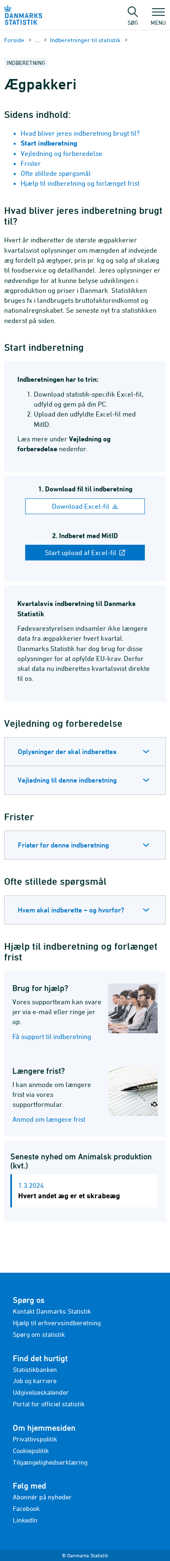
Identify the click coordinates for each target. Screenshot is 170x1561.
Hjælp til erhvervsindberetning (57, 1322)
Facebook (26, 1508)
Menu (158, 22)
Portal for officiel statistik (49, 1404)
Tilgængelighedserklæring (50, 1462)
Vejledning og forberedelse (61, 153)
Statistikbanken (35, 1369)
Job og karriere (35, 1380)
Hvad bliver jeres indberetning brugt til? (80, 133)
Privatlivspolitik (35, 1439)
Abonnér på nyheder (42, 1497)
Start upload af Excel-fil (81, 552)
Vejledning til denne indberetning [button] (67, 780)
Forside (14, 39)
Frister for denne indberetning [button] (63, 845)
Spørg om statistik (39, 1334)
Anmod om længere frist (48, 1119)
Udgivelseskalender (41, 1392)
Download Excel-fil (81, 506)
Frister (31, 163)
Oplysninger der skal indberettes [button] (67, 751)
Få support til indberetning (51, 1036)
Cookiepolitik (31, 1450)
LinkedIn (25, 1520)
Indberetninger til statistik (85, 39)
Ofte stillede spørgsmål (56, 173)
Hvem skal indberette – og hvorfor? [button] (71, 910)
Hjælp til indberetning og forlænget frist (80, 183)
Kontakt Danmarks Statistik (52, 1311)
